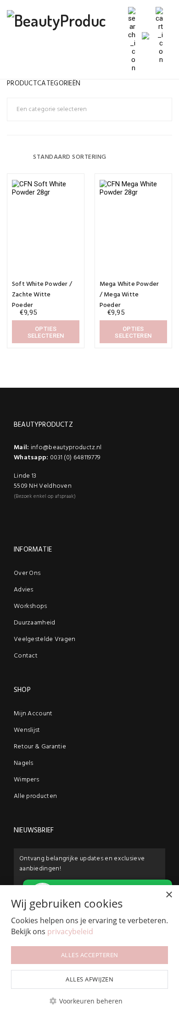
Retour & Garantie (40, 746)
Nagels (24, 763)
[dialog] (89, 952)
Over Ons (27, 573)
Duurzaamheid (35, 623)
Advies (24, 590)
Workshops (30, 606)
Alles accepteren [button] (89, 955)
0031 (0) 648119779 (75, 457)
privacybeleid (70, 931)
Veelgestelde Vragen (45, 639)
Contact (26, 656)
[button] (89, 1001)
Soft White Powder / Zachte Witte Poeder (42, 295)
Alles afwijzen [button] (89, 979)
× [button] (168, 895)
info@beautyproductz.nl (66, 447)
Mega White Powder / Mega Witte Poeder (129, 295)
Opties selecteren (46, 332)
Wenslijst (27, 730)
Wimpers (26, 780)
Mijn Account (33, 713)
